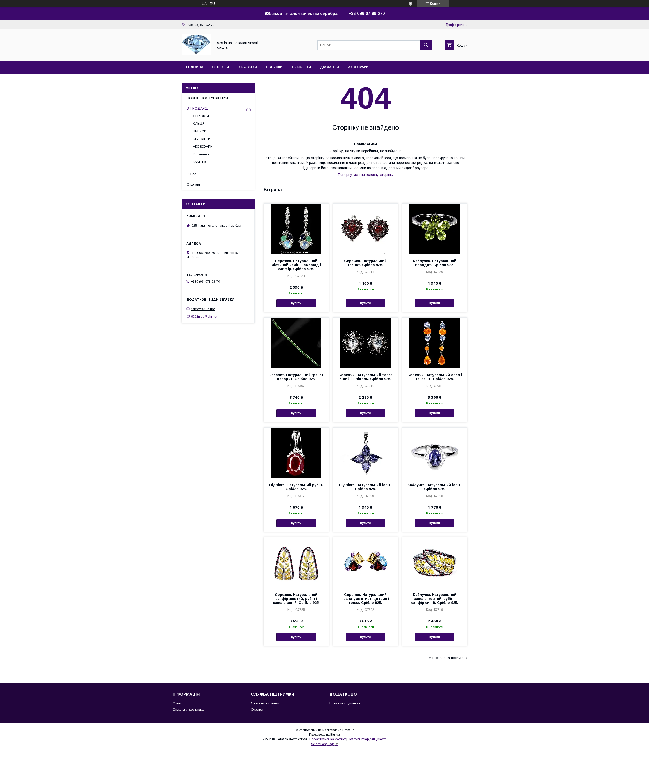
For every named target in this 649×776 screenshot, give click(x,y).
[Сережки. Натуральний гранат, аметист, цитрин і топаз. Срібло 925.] (365, 562)
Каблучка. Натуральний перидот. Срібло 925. (434, 263)
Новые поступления (344, 703)
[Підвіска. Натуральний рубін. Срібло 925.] (296, 453)
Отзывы (193, 184)
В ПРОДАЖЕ (197, 108)
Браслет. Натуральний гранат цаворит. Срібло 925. (296, 377)
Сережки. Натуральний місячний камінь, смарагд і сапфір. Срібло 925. (296, 265)
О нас (191, 174)
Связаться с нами (265, 703)
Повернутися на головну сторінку (365, 175)
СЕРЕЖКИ (220, 67)
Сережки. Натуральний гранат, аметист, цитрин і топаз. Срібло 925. (365, 599)
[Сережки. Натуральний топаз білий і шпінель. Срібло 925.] (365, 343)
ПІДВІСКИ (274, 67)
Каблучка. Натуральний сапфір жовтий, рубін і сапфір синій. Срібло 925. (434, 599)
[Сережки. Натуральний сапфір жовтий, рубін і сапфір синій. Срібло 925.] (296, 562)
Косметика (201, 154)
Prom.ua (348, 730)
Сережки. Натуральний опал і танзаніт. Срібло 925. (434, 377)
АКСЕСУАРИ (358, 67)
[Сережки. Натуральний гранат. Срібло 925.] (365, 229)
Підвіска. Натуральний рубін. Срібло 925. (296, 487)
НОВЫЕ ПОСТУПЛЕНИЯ (207, 98)
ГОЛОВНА (194, 67)
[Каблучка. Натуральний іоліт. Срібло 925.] (434, 453)
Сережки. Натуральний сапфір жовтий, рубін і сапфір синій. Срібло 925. (296, 599)
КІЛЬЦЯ (199, 123)
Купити (296, 303)
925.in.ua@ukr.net (204, 316)
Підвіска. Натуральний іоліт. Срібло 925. (365, 487)
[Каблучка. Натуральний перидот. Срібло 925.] (434, 229)
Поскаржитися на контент (327, 739)
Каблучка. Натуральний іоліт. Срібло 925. (435, 487)
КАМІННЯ (200, 162)
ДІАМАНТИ (329, 67)
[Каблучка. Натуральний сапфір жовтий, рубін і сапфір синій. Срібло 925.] (434, 562)
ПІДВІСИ (199, 131)
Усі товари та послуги (446, 658)
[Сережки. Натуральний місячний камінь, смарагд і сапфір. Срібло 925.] (296, 229)
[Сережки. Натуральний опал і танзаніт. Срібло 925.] (434, 343)
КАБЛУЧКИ (247, 67)
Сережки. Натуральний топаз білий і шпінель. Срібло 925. (365, 377)
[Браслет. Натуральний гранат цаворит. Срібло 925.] (296, 343)
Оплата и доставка (188, 709)
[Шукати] (426, 45)
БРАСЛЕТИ (301, 67)
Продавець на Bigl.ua (324, 734)
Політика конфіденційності (367, 739)
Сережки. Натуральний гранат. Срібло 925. (365, 263)
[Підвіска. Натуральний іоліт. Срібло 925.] (365, 453)
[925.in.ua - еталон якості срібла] (196, 54)
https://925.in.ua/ (203, 309)
